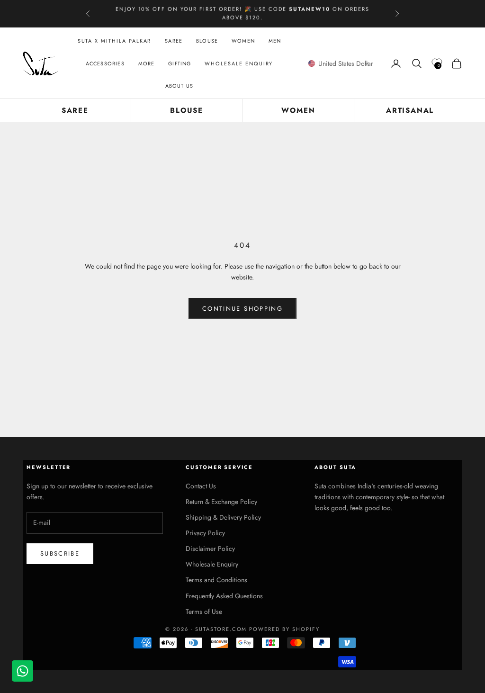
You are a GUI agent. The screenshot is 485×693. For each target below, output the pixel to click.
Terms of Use (204, 611)
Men (275, 41)
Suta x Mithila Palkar (115, 41)
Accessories (105, 63)
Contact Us (201, 486)
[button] (340, 63)
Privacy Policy (205, 533)
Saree (173, 41)
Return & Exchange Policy (221, 501)
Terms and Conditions (216, 580)
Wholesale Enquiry (239, 63)
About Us (179, 86)
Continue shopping (242, 308)
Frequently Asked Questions (224, 596)
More (146, 63)
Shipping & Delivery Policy (223, 517)
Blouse (207, 41)
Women (243, 41)
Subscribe (60, 553)
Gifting (179, 63)
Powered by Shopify (284, 629)
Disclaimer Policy (210, 548)
